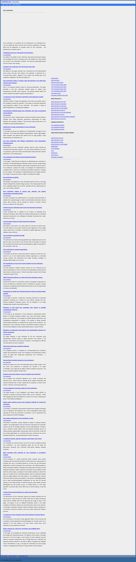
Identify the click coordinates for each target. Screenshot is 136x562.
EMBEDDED (54, 146)
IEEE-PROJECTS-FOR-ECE (58, 106)
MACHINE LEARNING (57, 157)
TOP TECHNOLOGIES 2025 (58, 89)
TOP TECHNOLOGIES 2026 (58, 87)
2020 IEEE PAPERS (56, 95)
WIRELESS (54, 153)
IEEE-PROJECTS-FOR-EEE (58, 104)
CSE (3, 4)
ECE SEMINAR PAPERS (57, 127)
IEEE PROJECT (16, 4)
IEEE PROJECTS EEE (57, 142)
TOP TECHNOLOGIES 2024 (58, 91)
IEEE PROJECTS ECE (57, 138)
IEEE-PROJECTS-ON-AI (57, 114)
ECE (6, 4)
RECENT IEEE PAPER (57, 82)
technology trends (56, 93)
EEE (10, 4)
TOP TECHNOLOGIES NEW (58, 84)
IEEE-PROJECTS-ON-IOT (58, 110)
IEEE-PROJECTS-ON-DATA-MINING (61, 112)
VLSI (52, 151)
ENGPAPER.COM (23, 556)
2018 (66, 95)
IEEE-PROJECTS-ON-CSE (58, 102)
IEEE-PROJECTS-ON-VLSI (58, 119)
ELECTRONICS (55, 148)
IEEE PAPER (15, 2)
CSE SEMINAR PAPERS (57, 125)
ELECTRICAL (54, 155)
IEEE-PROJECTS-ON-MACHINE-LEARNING (63, 116)
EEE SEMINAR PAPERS (57, 129)
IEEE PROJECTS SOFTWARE (59, 108)
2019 (63, 95)
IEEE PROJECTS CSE (57, 140)
